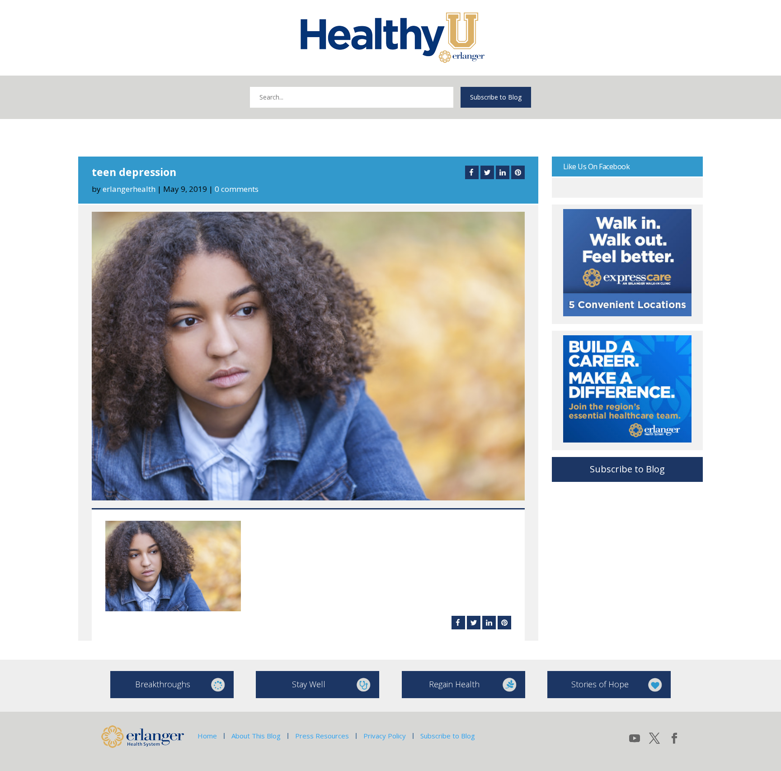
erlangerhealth (129, 189)
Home (207, 735)
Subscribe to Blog (496, 97)
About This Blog (256, 735)
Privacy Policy (384, 735)
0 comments (237, 189)
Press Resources (322, 735)
